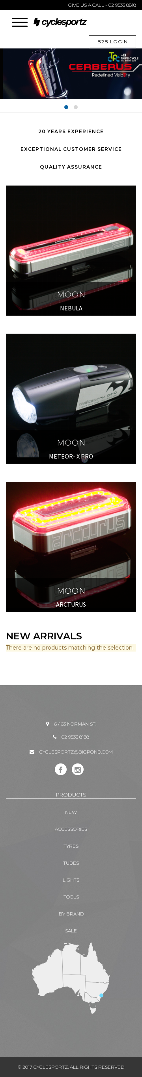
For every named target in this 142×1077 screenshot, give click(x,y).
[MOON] (71, 189)
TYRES (71, 846)
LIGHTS (71, 880)
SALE (71, 931)
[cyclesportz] (60, 23)
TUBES (71, 863)
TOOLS (71, 897)
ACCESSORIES (71, 829)
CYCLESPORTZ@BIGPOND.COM (76, 752)
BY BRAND (71, 914)
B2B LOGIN (112, 42)
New (71, 812)
